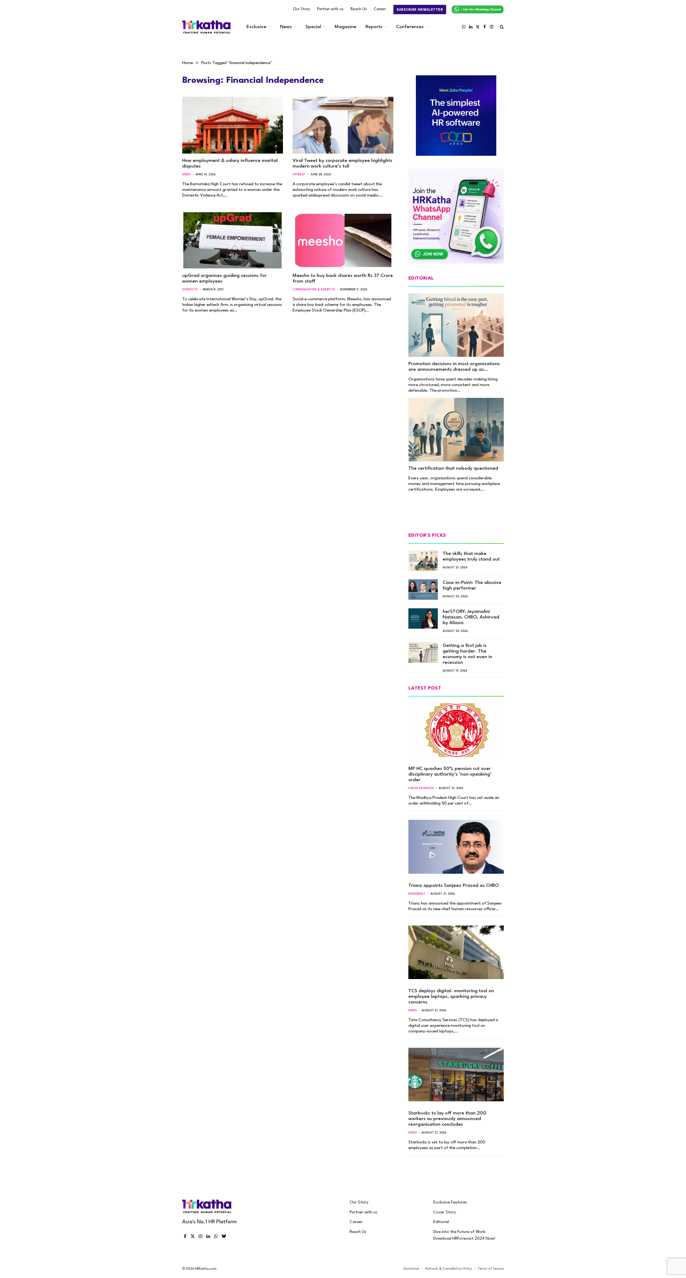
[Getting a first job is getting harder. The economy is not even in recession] (423, 652)
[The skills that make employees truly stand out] (423, 560)
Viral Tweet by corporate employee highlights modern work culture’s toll (342, 163)
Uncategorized (421, 788)
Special (313, 27)
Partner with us (330, 9)
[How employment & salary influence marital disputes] (232, 125)
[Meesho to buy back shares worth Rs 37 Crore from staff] (343, 240)
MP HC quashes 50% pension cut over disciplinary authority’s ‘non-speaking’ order (449, 774)
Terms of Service (491, 1268)
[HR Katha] (206, 26)
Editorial (441, 1222)
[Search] (501, 27)
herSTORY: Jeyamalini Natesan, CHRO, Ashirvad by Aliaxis (471, 617)
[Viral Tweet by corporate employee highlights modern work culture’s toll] (343, 125)
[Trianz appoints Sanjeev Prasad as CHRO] (456, 846)
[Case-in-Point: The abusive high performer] (423, 589)
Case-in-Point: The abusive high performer (472, 585)
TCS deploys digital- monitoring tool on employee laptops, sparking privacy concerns (451, 997)
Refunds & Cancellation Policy (449, 1268)
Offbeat (299, 174)
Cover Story (444, 1212)
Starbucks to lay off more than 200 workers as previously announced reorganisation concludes (447, 1119)
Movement (417, 893)
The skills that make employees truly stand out (471, 556)
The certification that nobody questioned (453, 468)
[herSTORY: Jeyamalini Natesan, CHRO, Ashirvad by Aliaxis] (423, 618)
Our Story (301, 9)
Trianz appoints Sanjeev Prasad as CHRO (453, 885)
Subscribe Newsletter (420, 10)
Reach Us (359, 9)
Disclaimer (412, 1268)
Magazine (345, 27)
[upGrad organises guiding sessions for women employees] (232, 240)
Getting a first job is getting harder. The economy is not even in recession (467, 654)
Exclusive (256, 27)
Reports (374, 27)
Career (380, 9)
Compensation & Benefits (314, 289)
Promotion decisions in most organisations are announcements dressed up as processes (454, 367)
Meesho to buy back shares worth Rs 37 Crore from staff (343, 278)
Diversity (190, 289)
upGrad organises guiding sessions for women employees (224, 278)
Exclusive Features (450, 1202)
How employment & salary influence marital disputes (230, 163)
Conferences (410, 27)
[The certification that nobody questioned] (456, 429)
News (286, 27)
